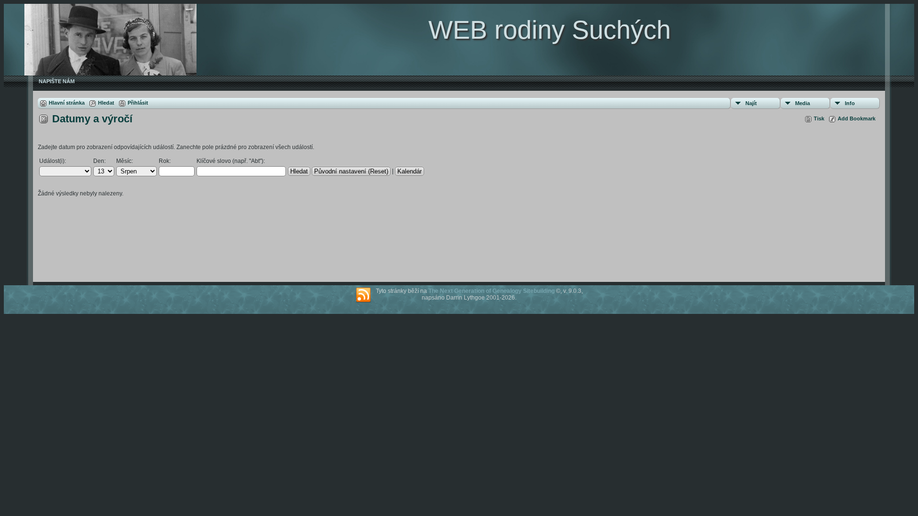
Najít (751, 103)
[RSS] (363, 295)
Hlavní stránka (67, 103)
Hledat (106, 103)
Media (802, 103)
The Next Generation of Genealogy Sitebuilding (491, 291)
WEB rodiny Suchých (549, 29)
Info (850, 103)
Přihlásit (138, 103)
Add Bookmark (856, 118)
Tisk (819, 118)
